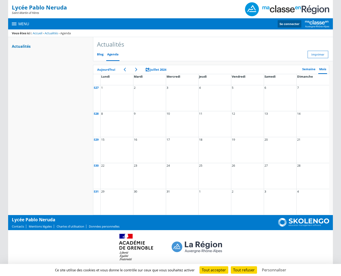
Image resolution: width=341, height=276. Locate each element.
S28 (96, 113)
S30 (96, 165)
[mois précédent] (124, 69)
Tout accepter (214, 270)
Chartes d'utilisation (70, 226)
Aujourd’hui (106, 69)
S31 (96, 191)
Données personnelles (104, 226)
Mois (322, 69)
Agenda (113, 54)
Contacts (18, 226)
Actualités (51, 33)
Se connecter (289, 24)
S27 (96, 88)
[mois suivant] (136, 69)
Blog (100, 54)
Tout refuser (244, 270)
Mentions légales (40, 226)
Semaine (308, 69)
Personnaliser (274, 270)
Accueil (37, 33)
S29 (96, 139)
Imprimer (317, 54)
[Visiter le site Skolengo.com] (303, 225)
